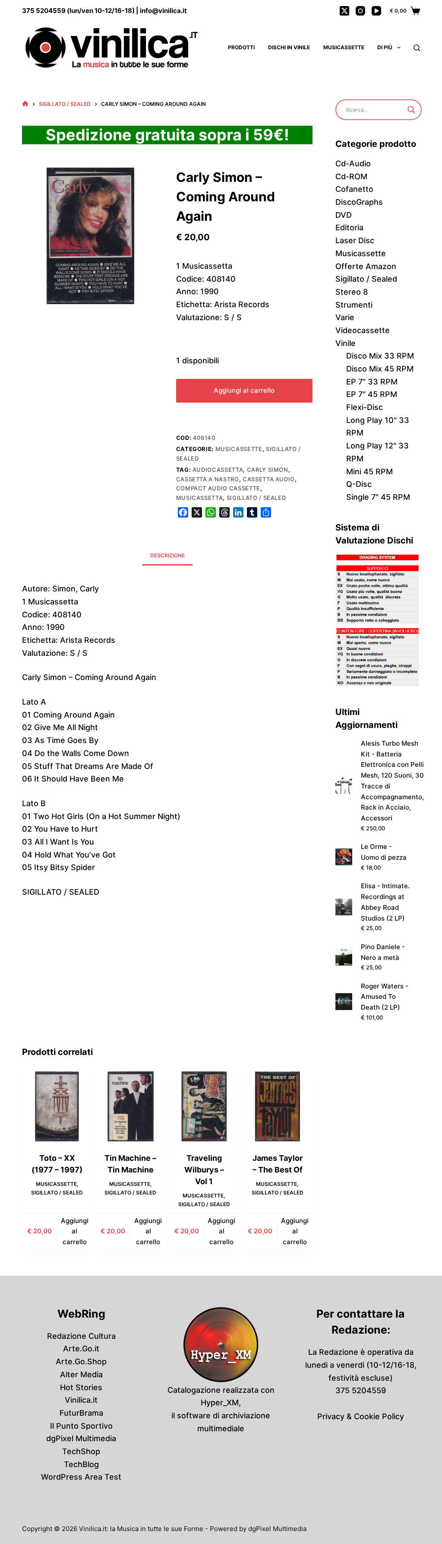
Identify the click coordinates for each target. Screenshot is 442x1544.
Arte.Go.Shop (81, 1361)
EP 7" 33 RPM (372, 381)
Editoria (349, 227)
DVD (343, 214)
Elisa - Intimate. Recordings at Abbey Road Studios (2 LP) (385, 902)
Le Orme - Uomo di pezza (384, 851)
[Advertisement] (167, 980)
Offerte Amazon (365, 266)
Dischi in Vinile (289, 47)
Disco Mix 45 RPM (380, 368)
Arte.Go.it (81, 1348)
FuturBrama (81, 1412)
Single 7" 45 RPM (378, 497)
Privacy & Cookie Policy (360, 1416)
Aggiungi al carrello (244, 390)
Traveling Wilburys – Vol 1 (204, 1169)
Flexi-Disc (364, 407)
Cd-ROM (351, 176)
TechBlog (81, 1464)
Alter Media (81, 1374)
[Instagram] (360, 11)
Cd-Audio (353, 163)
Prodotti (241, 47)
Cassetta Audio (269, 479)
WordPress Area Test (81, 1476)
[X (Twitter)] (344, 11)
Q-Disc (359, 484)
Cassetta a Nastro (207, 479)
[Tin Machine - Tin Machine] (130, 1106)
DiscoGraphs (359, 202)
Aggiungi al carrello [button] (74, 1231)
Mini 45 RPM (369, 471)
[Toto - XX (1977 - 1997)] (57, 1106)
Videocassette (362, 330)
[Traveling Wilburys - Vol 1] (204, 1106)
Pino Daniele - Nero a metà (383, 952)
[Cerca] (417, 47)
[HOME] (25, 104)
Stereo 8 (351, 291)
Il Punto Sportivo (81, 1425)
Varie (344, 317)
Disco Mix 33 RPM (380, 355)
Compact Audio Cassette (218, 488)
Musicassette (343, 47)
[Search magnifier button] (411, 110)
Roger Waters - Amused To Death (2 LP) (384, 997)
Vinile (345, 343)
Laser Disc (354, 240)
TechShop (81, 1451)
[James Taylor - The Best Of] (278, 1106)
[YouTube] (376, 11)
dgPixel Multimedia (81, 1438)
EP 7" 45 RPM (371, 394)
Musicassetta (199, 497)
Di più (384, 47)
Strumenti (354, 304)
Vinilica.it (81, 1399)
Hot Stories (81, 1387)
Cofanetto (354, 189)
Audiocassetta (218, 469)
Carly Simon (267, 469)
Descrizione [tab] (167, 555)
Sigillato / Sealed (256, 497)
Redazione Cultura (81, 1336)
